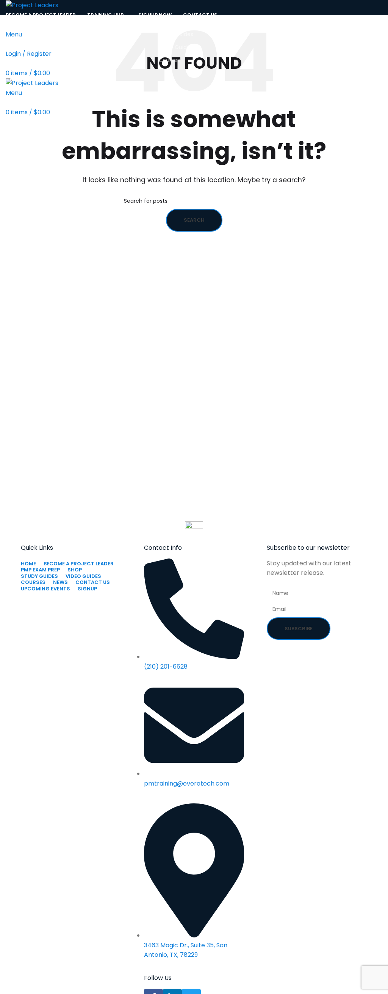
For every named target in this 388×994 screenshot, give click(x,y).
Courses (169, 60)
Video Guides (175, 47)
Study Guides (175, 34)
